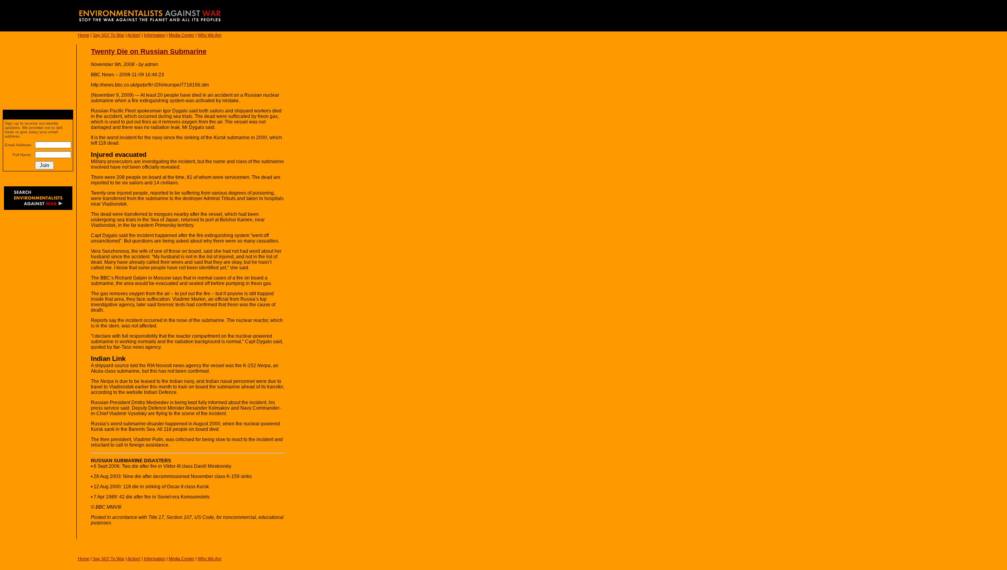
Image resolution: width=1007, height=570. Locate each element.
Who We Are (209, 35)
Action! (133, 35)
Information (154, 35)
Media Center (181, 35)
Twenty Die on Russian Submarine (149, 51)
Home (83, 35)
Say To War (108, 35)
